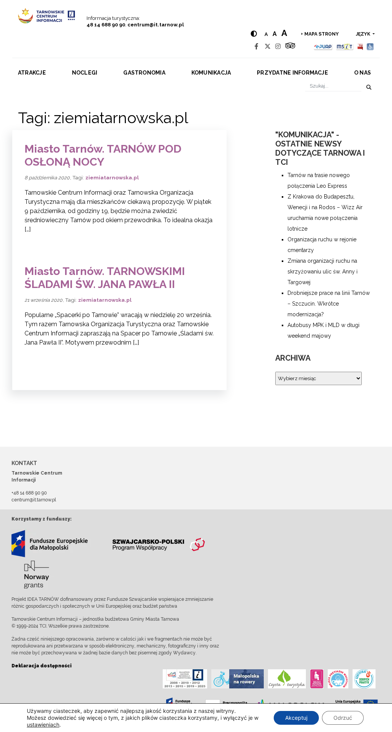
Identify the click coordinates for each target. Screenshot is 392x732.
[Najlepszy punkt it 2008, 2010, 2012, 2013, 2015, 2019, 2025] (185, 678)
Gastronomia (144, 73)
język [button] (363, 34)
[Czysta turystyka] (287, 678)
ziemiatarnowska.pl (112, 177)
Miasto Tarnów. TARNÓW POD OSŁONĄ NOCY (102, 155)
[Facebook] (256, 46)
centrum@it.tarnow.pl (155, 25)
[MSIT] (344, 46)
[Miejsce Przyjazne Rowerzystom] (237, 678)
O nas (362, 73)
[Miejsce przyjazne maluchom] (338, 678)
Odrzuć (342, 717)
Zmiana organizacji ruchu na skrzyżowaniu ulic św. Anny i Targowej (322, 271)
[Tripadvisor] (290, 46)
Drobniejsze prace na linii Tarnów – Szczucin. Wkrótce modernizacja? (328, 303)
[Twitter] (268, 46)
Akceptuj (296, 717)
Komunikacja (211, 73)
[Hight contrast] (254, 33)
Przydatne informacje (292, 73)
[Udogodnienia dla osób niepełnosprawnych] (370, 46)
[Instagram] (278, 46)
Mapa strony (321, 34)
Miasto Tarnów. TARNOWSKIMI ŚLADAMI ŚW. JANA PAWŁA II (104, 278)
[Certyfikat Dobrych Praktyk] (364, 678)
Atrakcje (32, 73)
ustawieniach (43, 724)
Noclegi (85, 73)
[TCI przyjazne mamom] (316, 678)
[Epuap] (323, 46)
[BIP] (360, 46)
